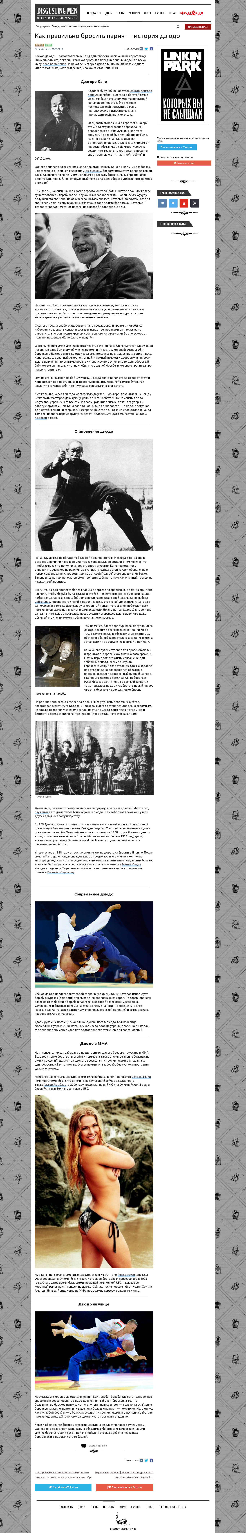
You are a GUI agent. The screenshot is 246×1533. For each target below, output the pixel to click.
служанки (42, 812)
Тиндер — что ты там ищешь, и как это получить (80, 26)
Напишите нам (198, 26)
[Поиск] (178, 26)
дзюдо (135, 90)
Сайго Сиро (42, 601)
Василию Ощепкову (60, 872)
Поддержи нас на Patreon (127, 1487)
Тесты (120, 13)
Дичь (108, 13)
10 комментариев (97, 1445)
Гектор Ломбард (55, 1084)
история (39, 45)
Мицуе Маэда (131, 864)
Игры (147, 13)
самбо (94, 880)
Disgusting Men (42, 49)
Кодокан (41, 417)
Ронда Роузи (126, 1274)
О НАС (172, 13)
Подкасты (94, 13)
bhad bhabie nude (54, 64)
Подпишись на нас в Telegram (177, 147)
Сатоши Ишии (141, 1076)
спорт (48, 45)
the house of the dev (191, 13)
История (134, 13)
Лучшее (160, 13)
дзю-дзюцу (93, 170)
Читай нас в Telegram (65, 1487)
